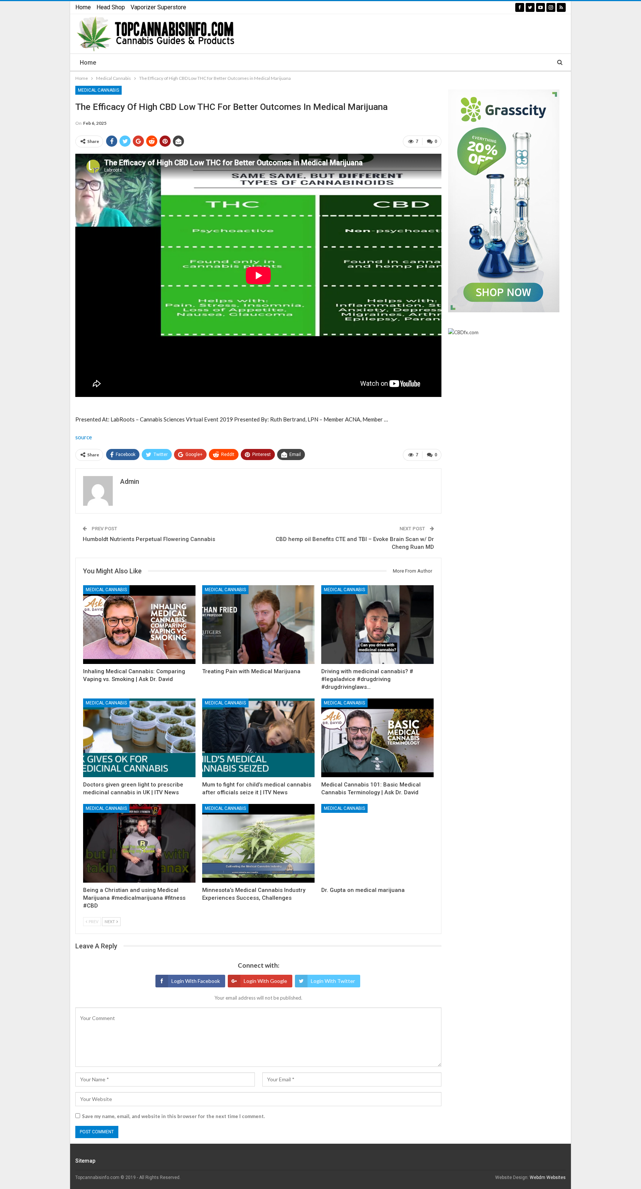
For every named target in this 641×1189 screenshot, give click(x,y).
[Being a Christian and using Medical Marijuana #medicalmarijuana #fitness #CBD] (139, 843)
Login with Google (265, 981)
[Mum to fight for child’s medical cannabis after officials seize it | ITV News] (258, 737)
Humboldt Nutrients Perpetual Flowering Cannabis (149, 539)
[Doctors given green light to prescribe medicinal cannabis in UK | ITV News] (139, 737)
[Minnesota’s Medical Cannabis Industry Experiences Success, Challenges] (258, 843)
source (83, 437)
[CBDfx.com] (463, 333)
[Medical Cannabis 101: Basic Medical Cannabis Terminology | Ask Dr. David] (377, 737)
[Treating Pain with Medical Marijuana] (258, 624)
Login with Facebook (195, 981)
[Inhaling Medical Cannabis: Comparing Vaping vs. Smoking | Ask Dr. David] (139, 624)
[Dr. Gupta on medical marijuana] (377, 843)
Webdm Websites (548, 1177)
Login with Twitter (333, 981)
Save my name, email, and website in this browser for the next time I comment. (173, 1116)
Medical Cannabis (98, 90)
